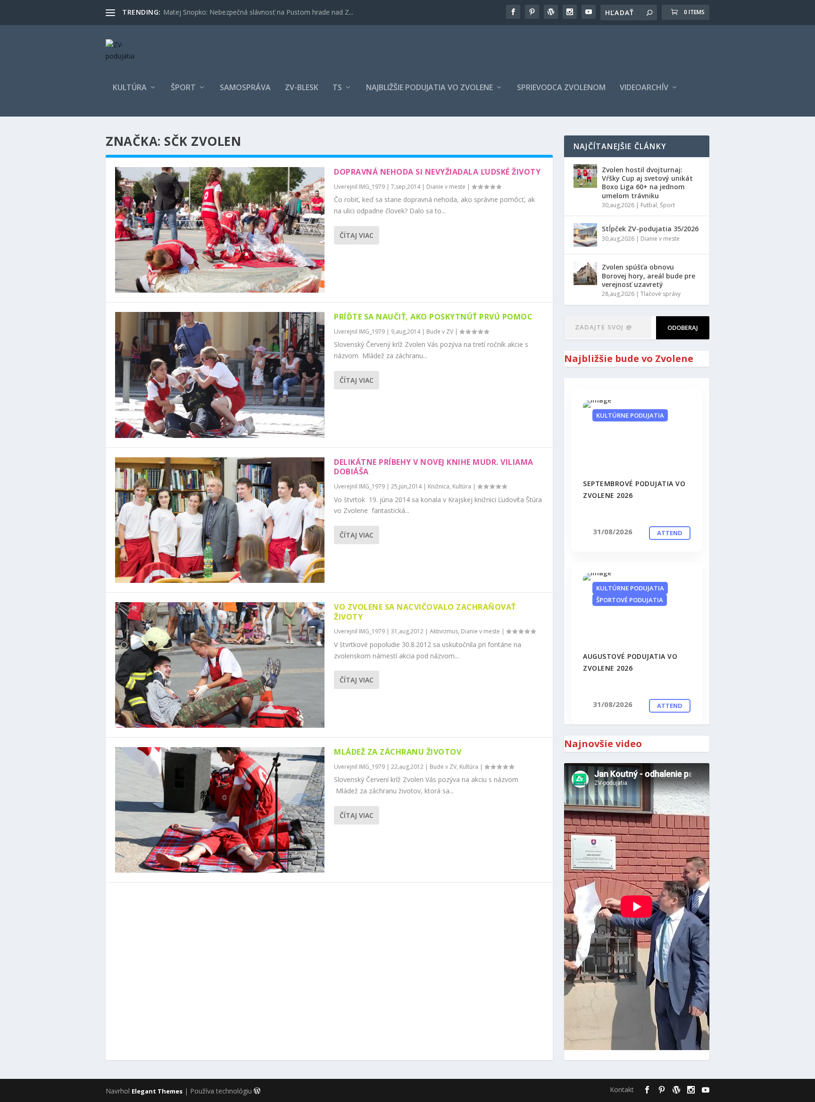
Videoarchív (644, 88)
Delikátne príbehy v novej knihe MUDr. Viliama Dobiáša (433, 467)
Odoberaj (682, 327)
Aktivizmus (444, 631)
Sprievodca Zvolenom (561, 88)
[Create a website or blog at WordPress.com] (257, 1091)
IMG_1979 (372, 187)
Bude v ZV (439, 332)
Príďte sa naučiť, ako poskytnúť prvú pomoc (433, 316)
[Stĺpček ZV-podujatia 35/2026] (585, 235)
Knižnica (438, 486)
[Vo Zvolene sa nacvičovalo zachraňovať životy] (219, 665)
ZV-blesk (301, 88)
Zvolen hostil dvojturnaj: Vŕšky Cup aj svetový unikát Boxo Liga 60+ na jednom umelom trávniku (647, 182)
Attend (669, 533)
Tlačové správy (660, 294)
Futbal (648, 205)
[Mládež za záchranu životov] (219, 810)
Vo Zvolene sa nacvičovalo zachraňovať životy (425, 612)
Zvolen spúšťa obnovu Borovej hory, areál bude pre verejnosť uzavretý (648, 275)
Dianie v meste (446, 187)
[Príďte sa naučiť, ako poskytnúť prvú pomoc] (219, 374)
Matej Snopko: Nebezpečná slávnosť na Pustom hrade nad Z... (258, 12)
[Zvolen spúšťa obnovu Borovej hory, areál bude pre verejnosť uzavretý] (585, 273)
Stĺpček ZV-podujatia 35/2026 (650, 228)
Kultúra (130, 88)
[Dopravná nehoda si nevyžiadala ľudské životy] (219, 230)
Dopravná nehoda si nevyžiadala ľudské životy (437, 172)
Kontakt (622, 1089)
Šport (183, 88)
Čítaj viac (357, 235)
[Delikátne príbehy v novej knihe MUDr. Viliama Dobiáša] (219, 520)
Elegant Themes (157, 1091)
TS (337, 88)
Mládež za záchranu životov (397, 752)
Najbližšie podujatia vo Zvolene (429, 88)
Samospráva (245, 88)
